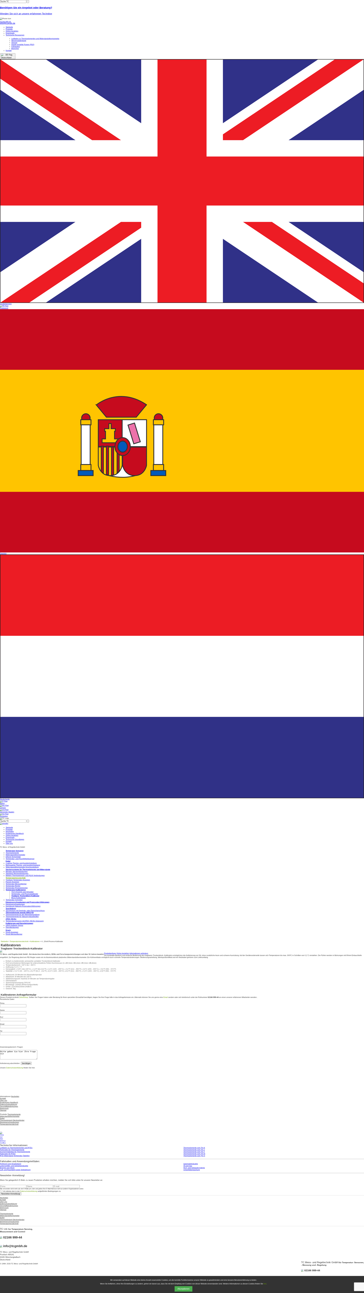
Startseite (9, 27)
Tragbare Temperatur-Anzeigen (18, 880)
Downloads (10, 33)
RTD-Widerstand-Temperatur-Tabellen (15, 1156)
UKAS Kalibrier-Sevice (14, 925)
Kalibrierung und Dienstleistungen (19, 923)
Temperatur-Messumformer (16, 884)
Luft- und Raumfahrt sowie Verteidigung (15, 1170)
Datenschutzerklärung (14, 1068)
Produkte (9, 29)
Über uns (9, 843)
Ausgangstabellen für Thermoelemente (15, 1152)
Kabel (8, 861)
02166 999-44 (5, 22)
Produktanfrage (110, 953)
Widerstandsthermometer (15, 855)
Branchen (15, 49)
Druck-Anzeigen (12, 932)
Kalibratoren (35, 941)
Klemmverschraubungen (15, 904)
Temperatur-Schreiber (14, 900)
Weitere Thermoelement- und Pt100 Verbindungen (25, 876)
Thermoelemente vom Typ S (194, 1156)
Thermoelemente (12, 853)
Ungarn (3, 808)
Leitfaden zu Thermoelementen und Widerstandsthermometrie (35, 39)
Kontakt (9, 51)
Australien (4, 816)
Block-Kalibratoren (18, 898)
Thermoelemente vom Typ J (194, 1150)
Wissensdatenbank (18, 41)
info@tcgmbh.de (7, 23)
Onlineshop (23, 997)
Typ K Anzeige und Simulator (22, 892)
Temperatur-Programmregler (17, 888)
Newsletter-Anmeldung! (10, 1194)
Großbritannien (6, 304)
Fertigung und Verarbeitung (10, 1164)
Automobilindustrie (190, 1164)
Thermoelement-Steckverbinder (12, 1120)
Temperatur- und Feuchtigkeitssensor (20, 859)
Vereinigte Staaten (7, 812)
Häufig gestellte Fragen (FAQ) (22, 45)
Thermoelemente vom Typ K (194, 1148)
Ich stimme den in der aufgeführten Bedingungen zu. (32, 1191)
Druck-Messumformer (14, 934)
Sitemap (3, 1110)
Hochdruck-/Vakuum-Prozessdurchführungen (23, 906)
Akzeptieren (183, 1289)
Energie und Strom (7, 1168)
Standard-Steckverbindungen (17, 874)
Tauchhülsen (11, 909)
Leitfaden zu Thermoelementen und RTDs (16, 1148)
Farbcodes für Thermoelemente (12, 1150)
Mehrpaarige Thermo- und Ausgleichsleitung (23, 865)
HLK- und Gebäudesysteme (194, 1168)
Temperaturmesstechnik (16, 878)
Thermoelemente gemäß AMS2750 (20, 913)
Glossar (14, 43)
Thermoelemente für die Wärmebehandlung (23, 915)
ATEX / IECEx (11, 919)
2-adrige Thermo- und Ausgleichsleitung (21, 863)
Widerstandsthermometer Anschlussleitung (22, 867)
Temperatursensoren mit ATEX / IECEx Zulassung (25, 921)
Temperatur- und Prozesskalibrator (24, 894)
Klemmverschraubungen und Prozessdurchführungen (27, 902)
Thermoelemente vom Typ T (194, 1152)
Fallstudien (15, 47)
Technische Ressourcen (15, 35)
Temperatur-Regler (13, 886)
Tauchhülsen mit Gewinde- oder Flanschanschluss (25, 911)
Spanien (3, 553)
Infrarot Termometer (13, 857)
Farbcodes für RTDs (7, 1154)
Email (165, 997)
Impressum (4, 1108)
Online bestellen (12, 31)
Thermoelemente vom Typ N (194, 1154)
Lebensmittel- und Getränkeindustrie (14, 1166)
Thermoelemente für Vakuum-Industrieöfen (22, 917)
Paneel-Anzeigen (12, 882)
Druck (8, 930)
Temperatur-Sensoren (14, 851)
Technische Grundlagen (15, 839)
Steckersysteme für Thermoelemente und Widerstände (28, 870)
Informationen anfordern (139, 953)
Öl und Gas (187, 1166)
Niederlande (5, 799)
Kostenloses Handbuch (15, 833)
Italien (2, 804)
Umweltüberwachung (191, 1170)
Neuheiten (10, 831)
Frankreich (4, 308)
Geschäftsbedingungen (9, 1106)
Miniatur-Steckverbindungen (17, 872)
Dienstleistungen (12, 927)
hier (264, 1284)
